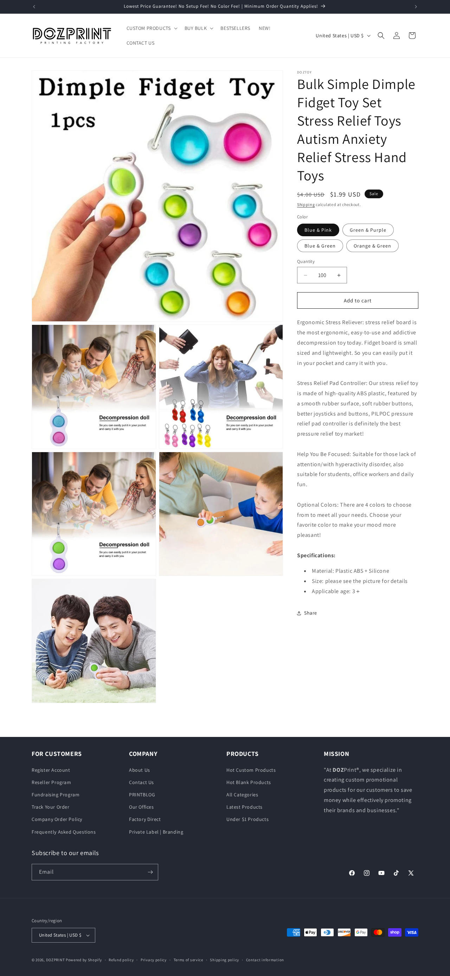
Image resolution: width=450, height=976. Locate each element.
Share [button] (310, 613)
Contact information (265, 959)
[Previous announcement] (34, 6)
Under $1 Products (247, 819)
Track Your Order (51, 807)
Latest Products (244, 807)
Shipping (306, 204)
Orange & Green (372, 246)
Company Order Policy (57, 819)
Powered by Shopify (84, 959)
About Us (139, 770)
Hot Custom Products (251, 770)
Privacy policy (154, 959)
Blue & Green (320, 246)
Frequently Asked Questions (64, 832)
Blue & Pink (318, 230)
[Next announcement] (416, 6)
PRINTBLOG (142, 794)
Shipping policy (224, 959)
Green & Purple (368, 230)
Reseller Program (51, 782)
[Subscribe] (150, 872)
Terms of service (188, 959)
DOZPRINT (55, 959)
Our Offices (141, 807)
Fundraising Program (55, 794)
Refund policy (121, 959)
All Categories (242, 794)
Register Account (51, 770)
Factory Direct (145, 819)
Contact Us (141, 782)
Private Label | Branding (156, 832)
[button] (151, 28)
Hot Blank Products (248, 782)
